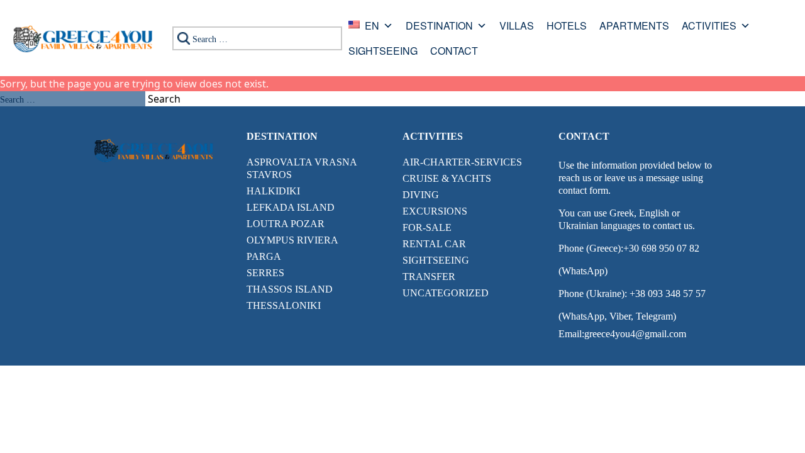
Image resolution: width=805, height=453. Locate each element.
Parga (264, 256)
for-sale (427, 227)
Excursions (434, 211)
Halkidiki (273, 191)
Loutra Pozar (286, 223)
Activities (709, 27)
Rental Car (434, 243)
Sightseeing (383, 52)
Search (164, 99)
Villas (516, 27)
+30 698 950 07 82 (661, 248)
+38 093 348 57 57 (666, 293)
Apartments (634, 27)
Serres (265, 272)
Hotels (567, 27)
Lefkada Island (291, 207)
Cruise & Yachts (446, 178)
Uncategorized (445, 293)
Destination (439, 27)
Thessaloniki (284, 305)
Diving (420, 194)
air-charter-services (462, 162)
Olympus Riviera (292, 240)
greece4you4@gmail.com (635, 333)
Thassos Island (290, 289)
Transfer (428, 276)
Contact (454, 52)
